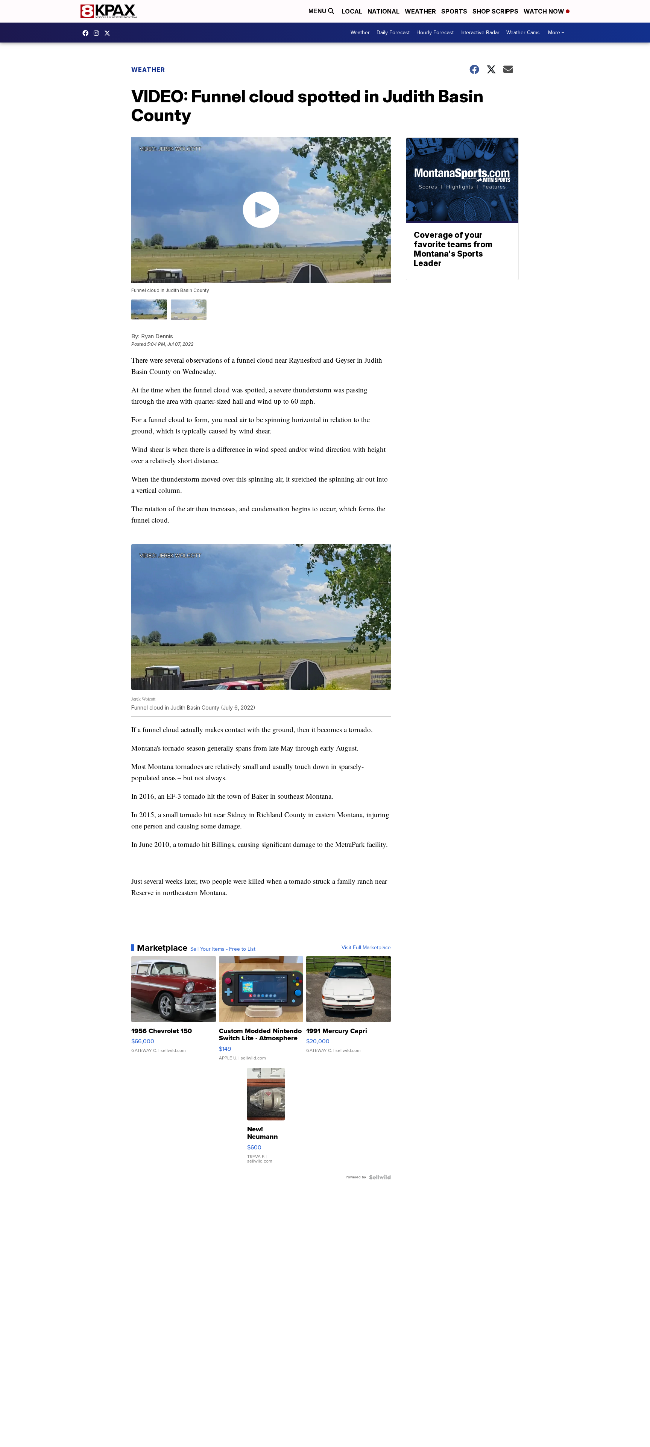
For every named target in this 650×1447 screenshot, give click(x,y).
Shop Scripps (495, 11)
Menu (318, 11)
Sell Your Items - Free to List (222, 949)
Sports (454, 11)
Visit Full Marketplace (366, 947)
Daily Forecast (393, 32)
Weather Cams (523, 32)
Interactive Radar (480, 32)
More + (556, 32)
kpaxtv (87, 33)
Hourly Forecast (435, 32)
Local (352, 11)
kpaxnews (109, 33)
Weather (420, 11)
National (383, 11)
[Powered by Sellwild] (380, 1177)
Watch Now (545, 11)
